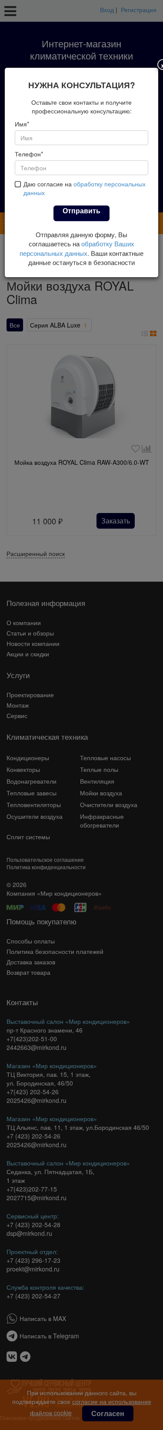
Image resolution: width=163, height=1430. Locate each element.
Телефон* (29, 162)
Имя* (22, 132)
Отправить (81, 219)
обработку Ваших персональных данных (77, 256)
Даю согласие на (84, 196)
